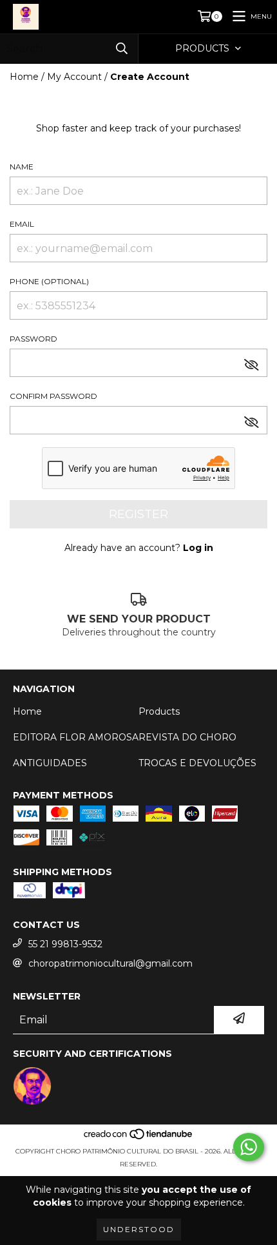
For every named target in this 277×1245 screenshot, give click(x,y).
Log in (198, 548)
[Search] (121, 48)
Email (22, 224)
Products (159, 711)
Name (21, 166)
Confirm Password (53, 396)
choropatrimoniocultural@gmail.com (110, 963)
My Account (74, 76)
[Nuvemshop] (138, 1138)
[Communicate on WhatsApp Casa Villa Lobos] (248, 1147)
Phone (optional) (49, 281)
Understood (139, 1229)
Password (33, 338)
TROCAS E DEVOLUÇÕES (197, 763)
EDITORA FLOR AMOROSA (75, 737)
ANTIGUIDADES (50, 763)
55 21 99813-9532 (65, 944)
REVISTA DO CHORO (187, 737)
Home (24, 76)
